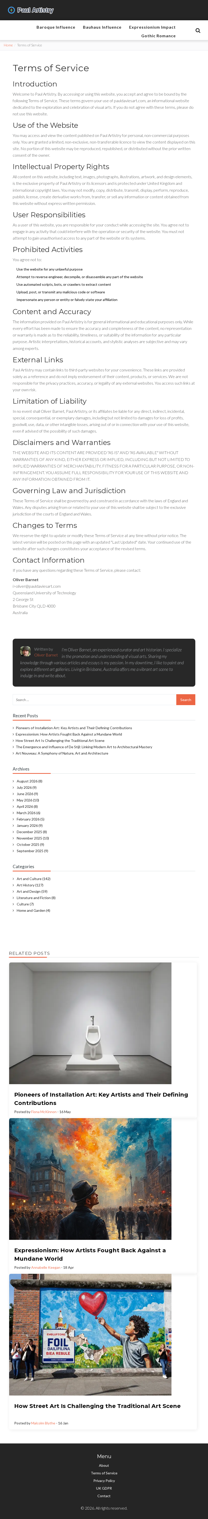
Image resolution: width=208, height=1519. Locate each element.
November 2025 (33, 838)
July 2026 (27, 787)
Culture (25, 904)
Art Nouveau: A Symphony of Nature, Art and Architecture (62, 753)
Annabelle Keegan (45, 1267)
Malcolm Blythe (43, 1423)
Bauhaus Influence (102, 27)
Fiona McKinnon (44, 1112)
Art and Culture (33, 879)
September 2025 (32, 851)
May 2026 (28, 800)
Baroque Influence (56, 27)
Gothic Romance (158, 35)
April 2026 (27, 806)
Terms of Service (104, 1473)
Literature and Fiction (36, 898)
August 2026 (29, 781)
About (104, 1465)
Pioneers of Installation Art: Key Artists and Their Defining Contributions (74, 728)
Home (8, 45)
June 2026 (27, 794)
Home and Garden (33, 910)
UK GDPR (104, 1488)
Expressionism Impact (152, 27)
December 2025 (32, 832)
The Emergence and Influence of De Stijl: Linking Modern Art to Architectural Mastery (84, 747)
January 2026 (30, 825)
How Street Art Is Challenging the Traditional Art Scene (60, 740)
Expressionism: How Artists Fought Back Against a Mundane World (69, 734)
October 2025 (30, 844)
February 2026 (30, 819)
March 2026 (28, 813)
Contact (104, 1496)
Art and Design (32, 891)
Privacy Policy (104, 1480)
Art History (30, 885)
